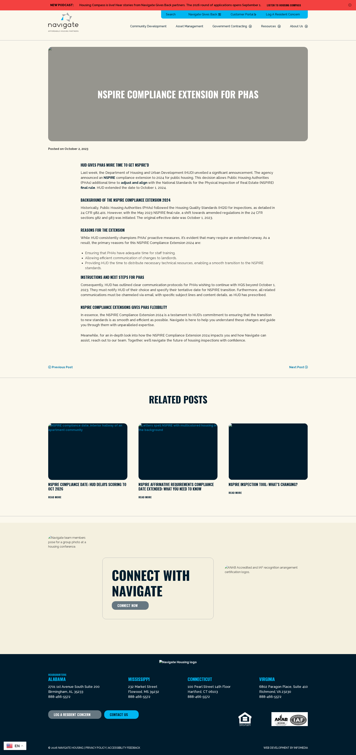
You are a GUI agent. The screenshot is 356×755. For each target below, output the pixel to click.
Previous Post (62, 367)
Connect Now (127, 605)
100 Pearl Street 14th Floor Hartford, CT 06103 (209, 689)
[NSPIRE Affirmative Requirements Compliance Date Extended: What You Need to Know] (178, 451)
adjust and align (134, 183)
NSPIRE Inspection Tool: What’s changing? (263, 484)
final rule (88, 188)
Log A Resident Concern (283, 14)
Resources (268, 26)
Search (171, 14)
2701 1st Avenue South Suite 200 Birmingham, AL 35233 (74, 689)
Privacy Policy (95, 747)
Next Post (297, 367)
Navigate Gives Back (202, 14)
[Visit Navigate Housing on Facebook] (50, 725)
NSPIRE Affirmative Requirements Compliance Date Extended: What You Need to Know (176, 487)
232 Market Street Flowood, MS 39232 (143, 689)
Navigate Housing (63, 22)
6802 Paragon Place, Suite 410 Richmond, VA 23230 (283, 689)
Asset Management (189, 26)
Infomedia (301, 747)
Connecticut (200, 679)
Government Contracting (229, 26)
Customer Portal (242, 14)
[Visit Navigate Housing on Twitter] (58, 725)
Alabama (57, 679)
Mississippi (139, 679)
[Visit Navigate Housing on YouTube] (65, 725)
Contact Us (119, 714)
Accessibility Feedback (124, 747)
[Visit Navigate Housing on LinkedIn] (73, 725)
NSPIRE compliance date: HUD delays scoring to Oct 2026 (87, 487)
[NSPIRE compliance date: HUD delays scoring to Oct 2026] (87, 451)
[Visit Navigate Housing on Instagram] (81, 725)
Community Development (148, 26)
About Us (296, 26)
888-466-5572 (59, 697)
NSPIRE (109, 178)
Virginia (267, 679)
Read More (54, 497)
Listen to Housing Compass (284, 5)
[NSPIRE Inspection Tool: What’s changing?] (268, 451)
